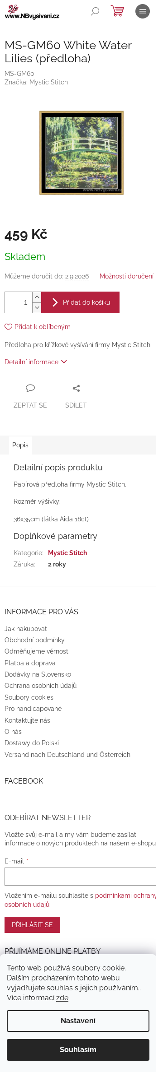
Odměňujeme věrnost (36, 651)
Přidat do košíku (86, 302)
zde (62, 997)
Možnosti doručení (126, 276)
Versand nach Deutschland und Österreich (67, 754)
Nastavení (78, 1020)
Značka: (36, 82)
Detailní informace (31, 362)
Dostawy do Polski (32, 743)
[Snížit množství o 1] (36, 307)
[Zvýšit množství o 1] (36, 297)
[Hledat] (95, 11)
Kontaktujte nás (27, 720)
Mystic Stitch (67, 553)
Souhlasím (78, 1049)
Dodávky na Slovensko (38, 674)
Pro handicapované (33, 708)
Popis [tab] (20, 445)
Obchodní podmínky (35, 640)
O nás (13, 731)
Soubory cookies (29, 697)
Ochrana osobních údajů (41, 685)
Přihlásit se (32, 924)
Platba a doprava (30, 663)
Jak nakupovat (26, 628)
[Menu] (143, 11)
